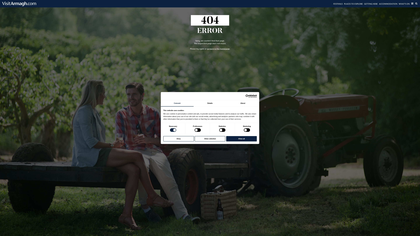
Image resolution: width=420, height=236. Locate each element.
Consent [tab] (177, 103)
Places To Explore (353, 4)
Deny (179, 139)
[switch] (198, 130)
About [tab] (242, 103)
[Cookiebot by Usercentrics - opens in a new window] (247, 96)
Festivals (338, 4)
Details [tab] (210, 103)
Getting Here (371, 4)
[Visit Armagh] (19, 5)
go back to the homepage (218, 49)
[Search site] (416, 3)
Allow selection (210, 139)
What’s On (404, 4)
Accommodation (388, 4)
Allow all (241, 139)
